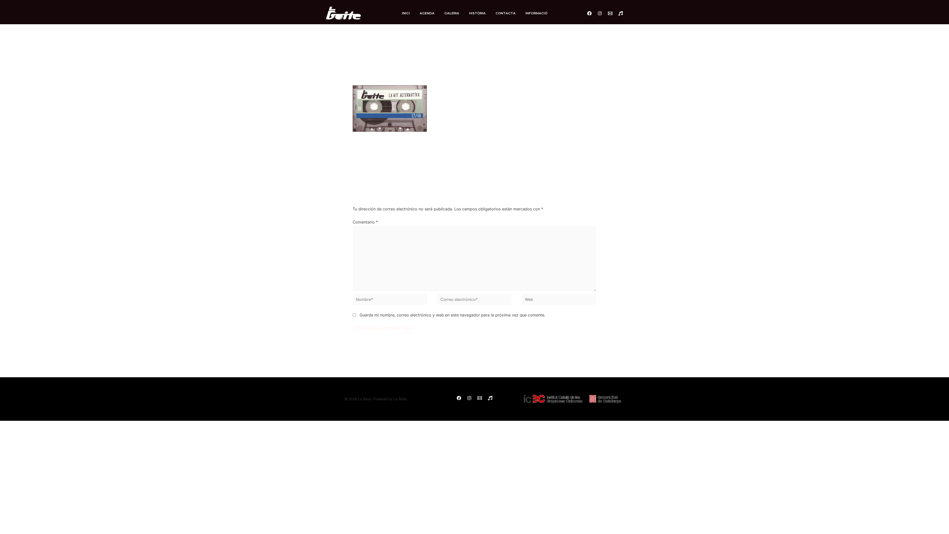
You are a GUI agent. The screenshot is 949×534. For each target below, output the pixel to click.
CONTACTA (506, 13)
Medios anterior (344, 165)
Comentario (365, 222)
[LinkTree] (620, 13)
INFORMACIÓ (536, 13)
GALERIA (451, 13)
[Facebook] (589, 13)
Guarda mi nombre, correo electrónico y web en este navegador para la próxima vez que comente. (452, 314)
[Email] (610, 13)
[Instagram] (600, 13)
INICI (406, 13)
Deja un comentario (371, 74)
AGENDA (427, 13)
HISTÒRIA (477, 13)
